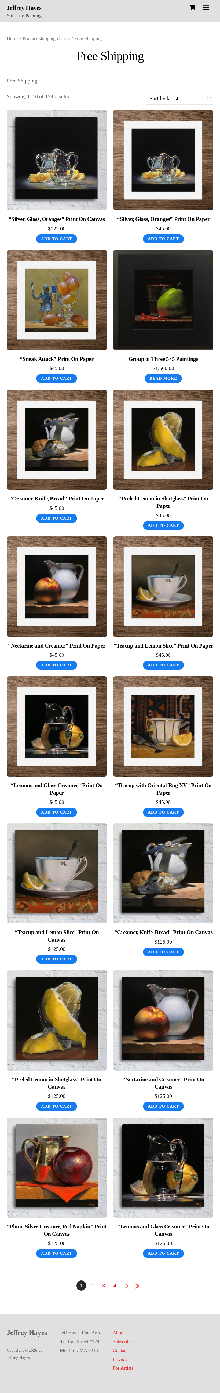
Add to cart (56, 239)
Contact (120, 1350)
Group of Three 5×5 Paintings (163, 359)
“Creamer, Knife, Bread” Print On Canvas (163, 932)
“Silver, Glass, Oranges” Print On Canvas (57, 219)
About (119, 1332)
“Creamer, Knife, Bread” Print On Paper (56, 498)
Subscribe (122, 1341)
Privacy (120, 1359)
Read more (163, 378)
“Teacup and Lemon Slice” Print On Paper (163, 646)
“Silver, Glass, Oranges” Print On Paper (163, 219)
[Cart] (192, 7)
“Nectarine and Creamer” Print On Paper (56, 646)
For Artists (123, 1368)
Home (13, 38)
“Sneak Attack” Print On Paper (57, 359)
